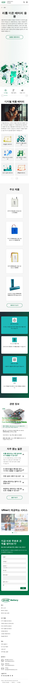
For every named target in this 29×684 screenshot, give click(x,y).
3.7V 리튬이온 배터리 (6, 621)
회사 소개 (3, 608)
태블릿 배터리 (7, 144)
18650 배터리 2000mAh (7, 623)
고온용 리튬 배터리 (5, 633)
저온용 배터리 (4, 631)
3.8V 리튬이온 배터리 (6, 628)
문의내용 (5, 574)
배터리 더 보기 (14, 305)
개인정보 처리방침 (5, 682)
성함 (4, 557)
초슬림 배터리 (4, 636)
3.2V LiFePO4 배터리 (6, 626)
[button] (17, 178)
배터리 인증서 (4, 610)
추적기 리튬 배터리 (21, 144)
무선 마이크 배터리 (7, 158)
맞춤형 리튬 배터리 (14, 37)
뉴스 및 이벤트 (4, 646)
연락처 (4, 566)
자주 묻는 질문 (4, 651)
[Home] (1, 7)
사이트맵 (18, 682)
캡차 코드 (5, 581)
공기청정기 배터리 (21, 158)
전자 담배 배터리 (7, 173)
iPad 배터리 (21, 173)
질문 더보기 (14, 497)
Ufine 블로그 (4, 644)
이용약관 (13, 682)
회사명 (4, 570)
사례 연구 (3, 649)
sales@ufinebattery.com (11, 669)
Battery (14, 600)
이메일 (4, 561)
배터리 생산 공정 (5, 613)
